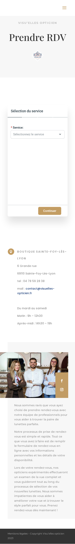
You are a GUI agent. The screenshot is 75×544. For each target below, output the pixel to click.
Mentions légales (18, 533)
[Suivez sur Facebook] (61, 380)
